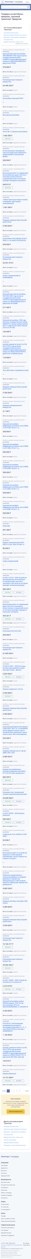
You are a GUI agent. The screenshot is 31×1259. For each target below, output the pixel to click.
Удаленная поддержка (7, 1235)
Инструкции (4, 1230)
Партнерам (4, 1165)
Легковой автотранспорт (11, 33)
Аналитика (4, 1198)
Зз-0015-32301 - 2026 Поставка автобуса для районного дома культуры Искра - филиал (14, 668)
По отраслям (5, 1207)
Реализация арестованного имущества (13, 81)
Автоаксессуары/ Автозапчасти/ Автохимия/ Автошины (16, 35)
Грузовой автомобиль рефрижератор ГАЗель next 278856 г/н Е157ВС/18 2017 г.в (15, 466)
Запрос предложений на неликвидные (11, 276)
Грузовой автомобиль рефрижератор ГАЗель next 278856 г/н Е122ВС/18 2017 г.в (15, 487)
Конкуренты (4, 1187)
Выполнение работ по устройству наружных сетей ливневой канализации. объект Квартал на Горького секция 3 (15, 855)
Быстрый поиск (5, 1182)
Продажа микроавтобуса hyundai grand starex (15, 221)
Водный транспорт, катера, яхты (13, 42)
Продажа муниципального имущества (12, 406)
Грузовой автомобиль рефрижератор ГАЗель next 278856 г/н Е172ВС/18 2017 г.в (15, 446)
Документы (4, 1168)
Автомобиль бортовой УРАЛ (13, 98)
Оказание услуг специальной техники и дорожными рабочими (15, 793)
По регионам (5, 1204)
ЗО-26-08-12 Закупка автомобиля (15, 131)
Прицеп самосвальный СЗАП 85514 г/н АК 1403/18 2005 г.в (13, 543)
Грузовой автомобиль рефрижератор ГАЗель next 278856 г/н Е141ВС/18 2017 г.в (15, 426)
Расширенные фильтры (8, 1185)
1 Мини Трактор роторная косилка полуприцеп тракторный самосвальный (15, 201)
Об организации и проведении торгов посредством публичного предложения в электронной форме (14, 153)
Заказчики (4, 1190)
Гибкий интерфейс (6, 1195)
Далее (27, 1091)
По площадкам (5, 1209)
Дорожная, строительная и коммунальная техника (16, 37)
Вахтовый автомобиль (11, 115)
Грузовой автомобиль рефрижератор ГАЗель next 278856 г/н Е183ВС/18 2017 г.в (15, 507)
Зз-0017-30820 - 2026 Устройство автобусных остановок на (15, 981)
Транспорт (6, 526)
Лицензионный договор (8, 1221)
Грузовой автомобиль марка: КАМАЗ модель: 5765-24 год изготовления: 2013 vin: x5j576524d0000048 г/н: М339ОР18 (15, 1004)
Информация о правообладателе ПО (12, 1248)
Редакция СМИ (5, 1176)
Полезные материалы (7, 1227)
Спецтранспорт (8, 39)
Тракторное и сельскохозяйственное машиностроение (15, 1145)
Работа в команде (6, 1192)
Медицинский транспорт (11, 1142)
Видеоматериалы (6, 1233)
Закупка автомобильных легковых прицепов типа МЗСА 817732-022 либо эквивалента (14, 771)
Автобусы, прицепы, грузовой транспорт (14, 50)
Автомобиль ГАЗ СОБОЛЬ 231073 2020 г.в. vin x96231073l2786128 (15, 239)
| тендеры (14, 2)
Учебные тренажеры (10, 1140)
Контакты (4, 1173)
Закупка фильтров (9, 1074)
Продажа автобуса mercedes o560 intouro (15, 902)
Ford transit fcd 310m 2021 (12, 631)
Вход (27, 2)
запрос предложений (10, 561)
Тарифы (3, 1216)
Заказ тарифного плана (8, 1218)
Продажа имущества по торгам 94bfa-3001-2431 (14, 752)
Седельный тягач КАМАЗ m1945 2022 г (15, 835)
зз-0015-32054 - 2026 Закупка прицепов (13, 814)
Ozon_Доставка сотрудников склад (15, 370)
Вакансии (4, 1170)
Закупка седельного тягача (13, 689)
